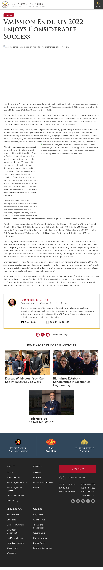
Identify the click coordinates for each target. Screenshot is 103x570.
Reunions (37, 477)
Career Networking (15, 525)
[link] (98, 4)
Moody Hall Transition (43, 482)
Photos (36, 487)
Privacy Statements (15, 495)
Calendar (37, 472)
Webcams (11, 553)
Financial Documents (42, 548)
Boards (10, 472)
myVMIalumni (13, 515)
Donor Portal (39, 543)
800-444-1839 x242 (59, 322)
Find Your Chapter (15, 538)
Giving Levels (39, 520)
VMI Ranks (11, 520)
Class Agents (12, 548)
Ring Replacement (15, 543)
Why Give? (38, 515)
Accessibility (12, 500)
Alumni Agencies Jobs (17, 482)
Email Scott (30, 322)
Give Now (78, 469)
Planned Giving (40, 538)
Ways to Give (39, 533)
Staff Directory (13, 477)
